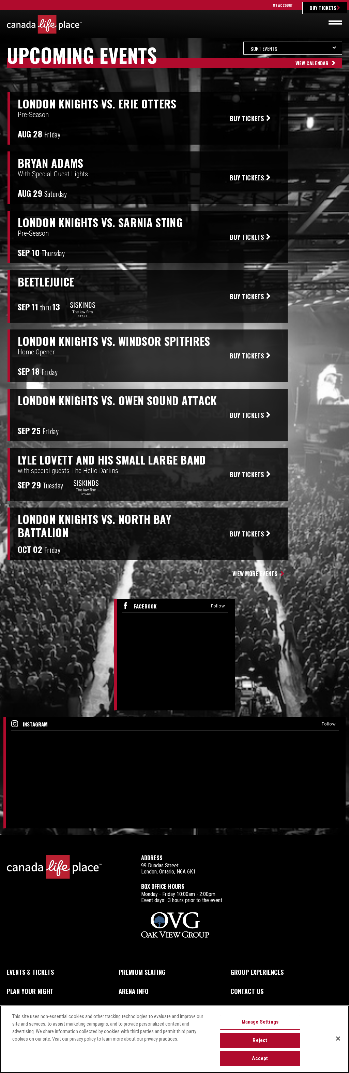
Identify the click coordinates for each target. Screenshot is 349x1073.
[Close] (338, 1038)
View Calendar (312, 63)
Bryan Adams (51, 163)
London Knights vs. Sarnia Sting (100, 222)
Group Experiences (257, 972)
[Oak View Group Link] (175, 925)
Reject (260, 1040)
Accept (260, 1058)
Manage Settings (260, 1022)
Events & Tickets (30, 972)
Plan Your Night (30, 991)
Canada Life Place (44, 24)
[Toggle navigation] (335, 22)
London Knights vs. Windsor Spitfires (114, 341)
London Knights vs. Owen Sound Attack (117, 400)
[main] (174, 438)
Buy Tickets (322, 7)
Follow (218, 606)
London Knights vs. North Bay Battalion (94, 526)
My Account (283, 5)
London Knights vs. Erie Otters (97, 103)
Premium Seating (142, 972)
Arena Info (134, 991)
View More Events (254, 574)
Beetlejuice (46, 281)
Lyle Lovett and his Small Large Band (112, 459)
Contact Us (246, 991)
